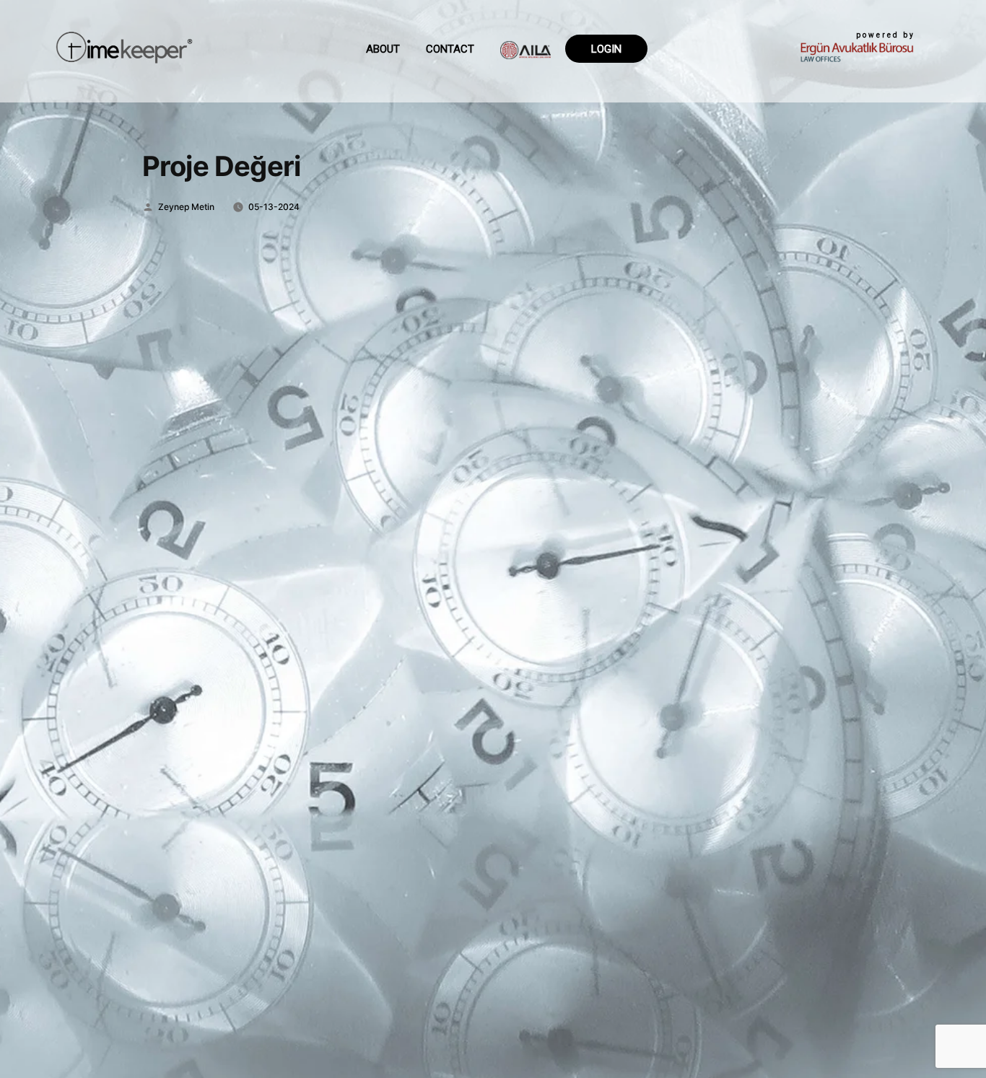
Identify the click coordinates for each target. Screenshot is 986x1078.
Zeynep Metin (186, 206)
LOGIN (606, 49)
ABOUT (383, 49)
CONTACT (450, 49)
